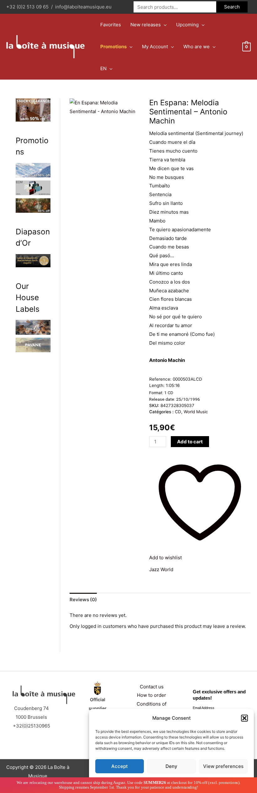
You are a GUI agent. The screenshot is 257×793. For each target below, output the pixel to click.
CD (178, 411)
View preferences (223, 766)
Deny (171, 766)
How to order (151, 695)
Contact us (152, 687)
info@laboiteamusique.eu (83, 7)
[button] (244, 718)
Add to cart (190, 442)
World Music (196, 411)
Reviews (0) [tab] (83, 600)
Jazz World (161, 569)
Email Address (203, 708)
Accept (119, 766)
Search (232, 7)
